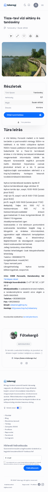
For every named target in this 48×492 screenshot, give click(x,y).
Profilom (8, 429)
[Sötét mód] (19, 407)
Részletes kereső (12, 421)
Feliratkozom (32, 468)
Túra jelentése (26, 122)
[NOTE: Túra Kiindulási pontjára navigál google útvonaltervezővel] (11, 36)
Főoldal (8, 415)
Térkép (8, 424)
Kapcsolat (9, 432)
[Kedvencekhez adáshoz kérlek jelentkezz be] (24, 36)
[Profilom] (36, 5)
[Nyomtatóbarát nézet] (30, 36)
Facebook (9, 435)
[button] (29, 4)
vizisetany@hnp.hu (18, 305)
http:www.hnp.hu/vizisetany (24, 308)
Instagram (9, 438)
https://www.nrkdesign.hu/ (25, 358)
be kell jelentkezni (30, 317)
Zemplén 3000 (11, 427)
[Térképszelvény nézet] (37, 36)
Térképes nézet (11, 279)
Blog (7, 418)
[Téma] (25, 5)
